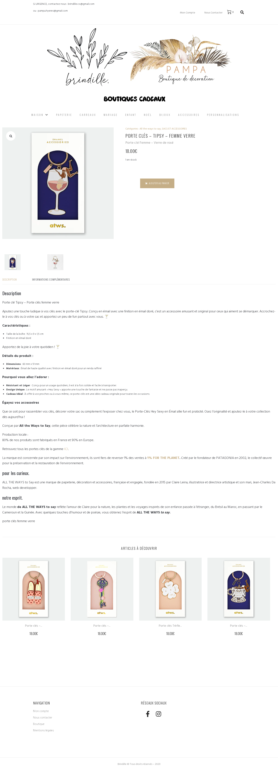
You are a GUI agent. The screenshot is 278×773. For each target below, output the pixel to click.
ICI (66, 449)
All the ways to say (150, 128)
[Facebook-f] (147, 714)
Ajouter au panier (159, 183)
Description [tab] (9, 279)
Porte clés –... (33, 625)
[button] (11, 136)
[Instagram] (158, 714)
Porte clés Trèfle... (170, 625)
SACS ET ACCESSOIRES (174, 128)
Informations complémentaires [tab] (51, 279)
